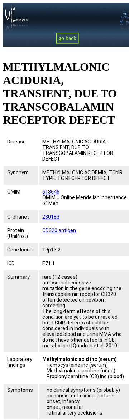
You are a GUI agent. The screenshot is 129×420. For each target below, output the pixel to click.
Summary (18, 277)
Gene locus (20, 250)
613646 (50, 192)
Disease (16, 142)
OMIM (13, 192)
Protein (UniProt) (17, 233)
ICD (11, 263)
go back (67, 38)
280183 (50, 217)
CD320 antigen (59, 230)
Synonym (18, 172)
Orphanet (18, 217)
